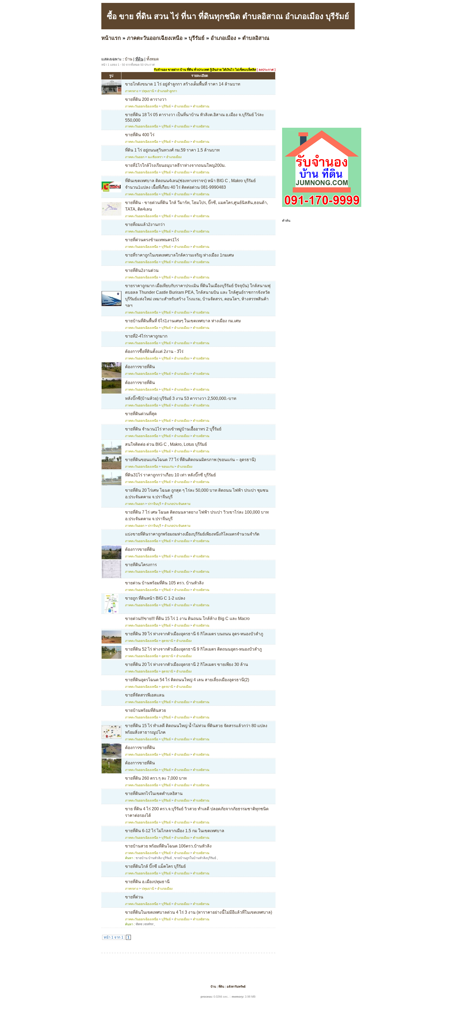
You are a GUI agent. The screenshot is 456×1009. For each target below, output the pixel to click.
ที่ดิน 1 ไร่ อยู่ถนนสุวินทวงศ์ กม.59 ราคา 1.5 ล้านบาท (172, 150)
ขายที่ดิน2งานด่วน (142, 270)
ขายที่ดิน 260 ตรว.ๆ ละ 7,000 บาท (156, 778)
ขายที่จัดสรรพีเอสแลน (144, 695)
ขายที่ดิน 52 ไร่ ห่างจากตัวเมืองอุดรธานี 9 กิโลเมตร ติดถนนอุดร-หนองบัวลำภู (193, 649)
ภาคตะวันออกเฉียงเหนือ (155, 38)
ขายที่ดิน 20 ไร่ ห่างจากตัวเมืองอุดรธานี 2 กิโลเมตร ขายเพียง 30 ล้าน (186, 664)
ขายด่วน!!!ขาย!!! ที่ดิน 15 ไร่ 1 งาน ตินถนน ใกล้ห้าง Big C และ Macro (187, 618)
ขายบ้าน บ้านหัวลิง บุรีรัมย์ (154, 858)
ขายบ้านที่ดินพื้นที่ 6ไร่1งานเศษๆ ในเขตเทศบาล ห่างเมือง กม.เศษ (183, 321)
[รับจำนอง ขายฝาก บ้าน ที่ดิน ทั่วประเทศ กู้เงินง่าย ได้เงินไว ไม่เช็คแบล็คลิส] (321, 206)
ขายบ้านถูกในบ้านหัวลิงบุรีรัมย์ (195, 858)
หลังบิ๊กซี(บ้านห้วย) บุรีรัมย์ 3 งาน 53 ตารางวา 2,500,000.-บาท (180, 398)
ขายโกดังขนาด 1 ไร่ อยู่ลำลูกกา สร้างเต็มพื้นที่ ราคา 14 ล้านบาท (182, 84)
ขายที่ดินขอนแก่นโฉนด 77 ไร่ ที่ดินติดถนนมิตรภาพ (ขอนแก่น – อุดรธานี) (190, 459)
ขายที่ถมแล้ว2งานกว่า (145, 224)
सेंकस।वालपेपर (144, 924)
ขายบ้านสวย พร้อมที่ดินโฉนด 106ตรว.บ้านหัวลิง (168, 846)
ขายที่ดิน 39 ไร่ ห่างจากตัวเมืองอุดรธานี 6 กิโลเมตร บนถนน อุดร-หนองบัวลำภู (194, 634)
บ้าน (128, 59)
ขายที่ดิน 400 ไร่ (139, 134)
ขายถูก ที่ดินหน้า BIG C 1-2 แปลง (155, 598)
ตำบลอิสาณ (255, 38)
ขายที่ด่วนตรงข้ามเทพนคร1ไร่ (152, 240)
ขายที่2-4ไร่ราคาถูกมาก (146, 336)
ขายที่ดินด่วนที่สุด (141, 413)
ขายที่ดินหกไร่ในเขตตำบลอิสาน (154, 793)
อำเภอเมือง (223, 38)
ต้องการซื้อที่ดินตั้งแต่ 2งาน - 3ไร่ (154, 351)
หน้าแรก (111, 38)
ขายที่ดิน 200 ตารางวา (146, 99)
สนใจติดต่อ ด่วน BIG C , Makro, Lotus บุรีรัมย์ (166, 444)
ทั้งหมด (152, 59)
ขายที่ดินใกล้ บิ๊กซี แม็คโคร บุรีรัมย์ (155, 866)
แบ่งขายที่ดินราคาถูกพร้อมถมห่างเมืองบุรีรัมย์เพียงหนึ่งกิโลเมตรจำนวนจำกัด (192, 534)
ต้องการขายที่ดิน (140, 366)
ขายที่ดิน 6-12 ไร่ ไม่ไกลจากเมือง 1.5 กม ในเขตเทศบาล (174, 830)
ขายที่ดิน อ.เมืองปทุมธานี (147, 881)
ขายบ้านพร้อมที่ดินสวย (145, 710)
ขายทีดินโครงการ (141, 564)
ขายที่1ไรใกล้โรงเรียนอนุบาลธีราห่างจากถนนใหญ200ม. (175, 165)
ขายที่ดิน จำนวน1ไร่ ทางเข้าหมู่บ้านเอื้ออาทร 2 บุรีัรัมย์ (173, 429)
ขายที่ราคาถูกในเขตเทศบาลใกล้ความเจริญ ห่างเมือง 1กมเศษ (179, 255)
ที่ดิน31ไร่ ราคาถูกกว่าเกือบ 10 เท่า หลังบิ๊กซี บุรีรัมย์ (170, 475)
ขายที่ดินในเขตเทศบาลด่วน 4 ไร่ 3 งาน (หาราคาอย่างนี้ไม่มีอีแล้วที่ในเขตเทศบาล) (198, 912)
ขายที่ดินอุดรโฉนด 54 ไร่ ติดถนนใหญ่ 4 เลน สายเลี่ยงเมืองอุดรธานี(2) (187, 680)
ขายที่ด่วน (134, 897)
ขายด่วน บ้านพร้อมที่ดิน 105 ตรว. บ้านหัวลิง (164, 583)
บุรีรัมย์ (197, 38)
